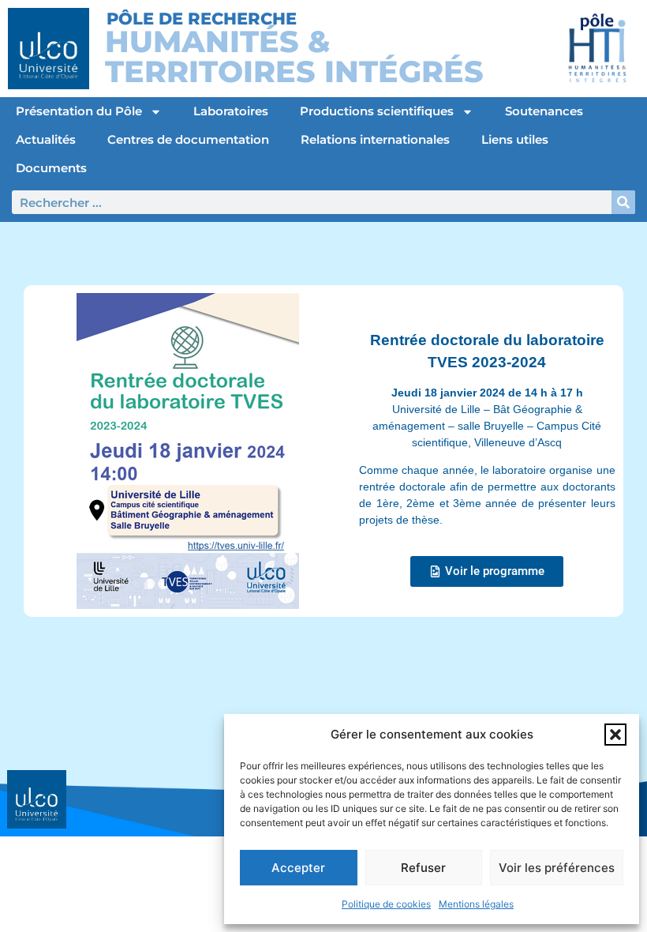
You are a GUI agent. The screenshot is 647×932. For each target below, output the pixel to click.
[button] (615, 734)
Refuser (423, 867)
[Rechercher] (623, 202)
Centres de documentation (188, 139)
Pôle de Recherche (202, 18)
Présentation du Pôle (79, 110)
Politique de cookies (386, 904)
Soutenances (544, 110)
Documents (51, 167)
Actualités (46, 139)
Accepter (298, 867)
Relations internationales (375, 139)
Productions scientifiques (377, 110)
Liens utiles (514, 139)
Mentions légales (476, 904)
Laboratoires (230, 110)
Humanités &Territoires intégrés (294, 56)
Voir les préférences (557, 867)
